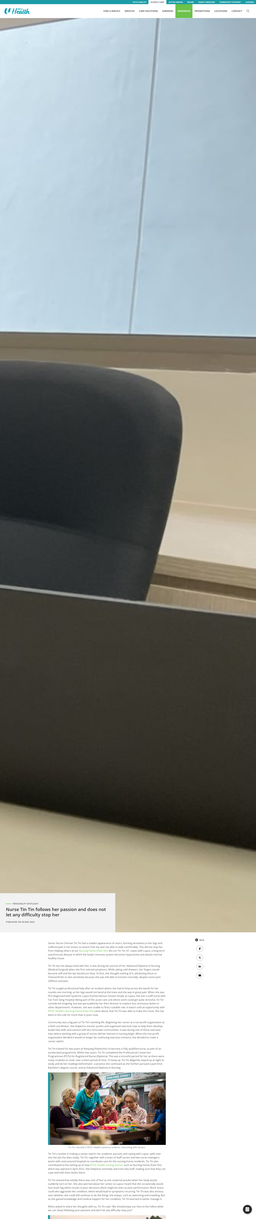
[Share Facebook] (199, 948)
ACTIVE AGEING (176, 2)
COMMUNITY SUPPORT (230, 2)
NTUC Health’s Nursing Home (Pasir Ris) (71, 1011)
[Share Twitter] (199, 957)
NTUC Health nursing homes (106, 1165)
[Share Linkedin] (199, 966)
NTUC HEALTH (139, 2)
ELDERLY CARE (157, 2)
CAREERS (249, 2)
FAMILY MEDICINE (206, 2)
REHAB (190, 2)
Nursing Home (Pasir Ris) (93, 950)
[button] (248, 11)
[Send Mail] (199, 975)
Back (201, 939)
